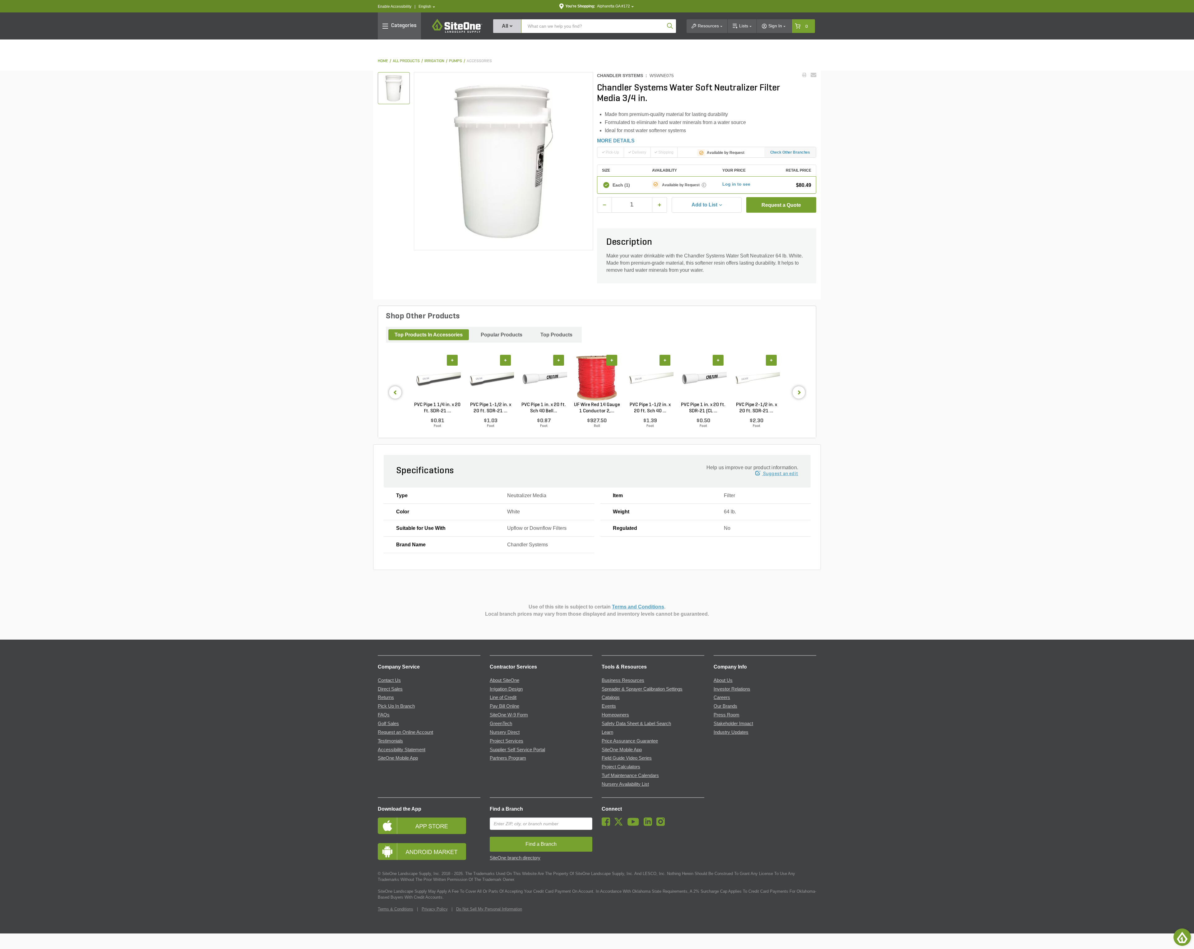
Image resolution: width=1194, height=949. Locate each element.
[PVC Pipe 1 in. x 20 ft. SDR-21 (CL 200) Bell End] (703, 378)
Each (621, 185)
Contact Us (389, 680)
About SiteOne (504, 680)
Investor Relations (732, 689)
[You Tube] (634, 824)
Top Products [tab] (556, 334)
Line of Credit (503, 697)
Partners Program (508, 758)
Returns (386, 697)
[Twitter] (620, 824)
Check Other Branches (790, 152)
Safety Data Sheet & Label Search (636, 723)
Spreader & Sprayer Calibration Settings (642, 689)
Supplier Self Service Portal (517, 749)
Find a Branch (506, 809)
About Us (723, 680)
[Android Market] (429, 851)
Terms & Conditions (395, 909)
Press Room (726, 714)
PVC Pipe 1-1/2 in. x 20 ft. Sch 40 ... (650, 408)
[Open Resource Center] (1182, 937)
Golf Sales (388, 723)
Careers (722, 697)
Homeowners (615, 714)
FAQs (384, 714)
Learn (607, 732)
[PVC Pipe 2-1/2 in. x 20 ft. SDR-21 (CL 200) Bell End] (756, 378)
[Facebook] (607, 824)
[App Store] (429, 826)
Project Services (506, 740)
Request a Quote (781, 205)
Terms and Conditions (638, 606)
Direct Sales (390, 689)
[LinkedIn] (649, 824)
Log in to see (736, 184)
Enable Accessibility (394, 6)
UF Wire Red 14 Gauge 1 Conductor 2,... (597, 408)
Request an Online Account (405, 732)
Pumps (455, 61)
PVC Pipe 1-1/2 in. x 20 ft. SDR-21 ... (490, 408)
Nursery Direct (505, 732)
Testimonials (390, 740)
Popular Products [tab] (501, 334)
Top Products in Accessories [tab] (429, 334)
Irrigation (434, 61)
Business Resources (623, 680)
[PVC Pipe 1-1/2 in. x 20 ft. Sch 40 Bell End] (650, 378)
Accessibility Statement (401, 749)
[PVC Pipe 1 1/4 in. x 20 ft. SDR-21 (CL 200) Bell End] (437, 378)
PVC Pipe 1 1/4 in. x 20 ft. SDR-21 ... (437, 408)
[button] (427, 6)
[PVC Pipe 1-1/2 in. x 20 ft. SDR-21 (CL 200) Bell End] (490, 378)
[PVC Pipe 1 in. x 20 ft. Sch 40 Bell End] (543, 378)
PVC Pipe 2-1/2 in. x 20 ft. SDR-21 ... (756, 408)
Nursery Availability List (625, 784)
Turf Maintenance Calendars (630, 775)
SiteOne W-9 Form (509, 714)
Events (609, 706)
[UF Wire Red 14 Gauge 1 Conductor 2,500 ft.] (596, 378)
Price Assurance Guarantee (630, 740)
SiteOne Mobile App (398, 758)
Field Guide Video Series (627, 758)
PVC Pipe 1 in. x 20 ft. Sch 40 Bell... (543, 408)
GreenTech (501, 723)
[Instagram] (662, 824)
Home (383, 61)
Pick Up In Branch (396, 706)
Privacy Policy (435, 909)
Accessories (479, 61)
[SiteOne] (457, 32)
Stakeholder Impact (733, 723)
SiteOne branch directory (515, 857)
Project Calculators (621, 766)
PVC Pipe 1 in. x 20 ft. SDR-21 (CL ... (703, 408)
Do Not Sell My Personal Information (489, 909)
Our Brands (725, 706)
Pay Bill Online (504, 706)
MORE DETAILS (616, 140)
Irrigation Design (506, 689)
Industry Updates (731, 732)
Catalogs (611, 697)
